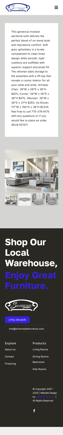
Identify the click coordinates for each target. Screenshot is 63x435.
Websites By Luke (45, 396)
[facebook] (34, 410)
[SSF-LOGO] (18, 4)
